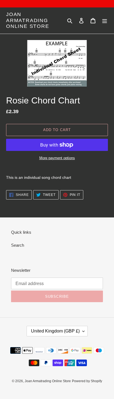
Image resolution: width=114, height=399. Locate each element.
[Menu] (104, 20)
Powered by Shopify (87, 381)
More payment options (57, 158)
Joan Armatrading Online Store (27, 20)
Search (17, 245)
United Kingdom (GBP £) (55, 331)
